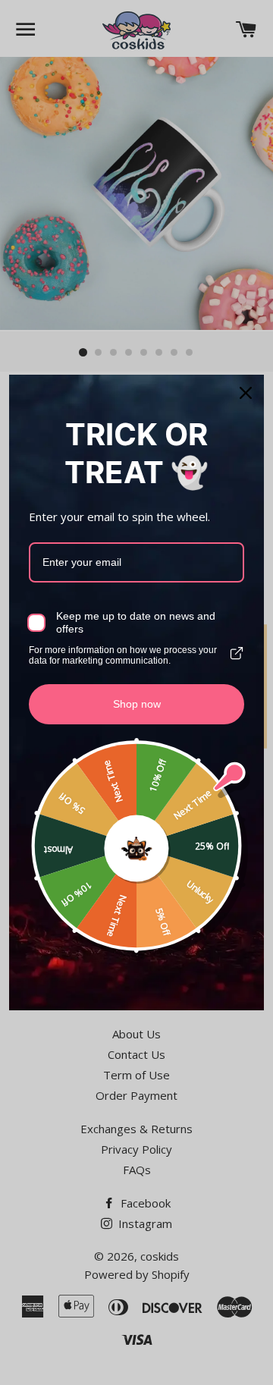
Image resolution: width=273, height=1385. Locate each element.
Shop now (137, 704)
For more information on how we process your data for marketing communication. (123, 655)
